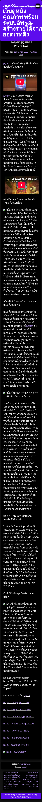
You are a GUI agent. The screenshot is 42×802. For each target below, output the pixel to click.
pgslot (6, 95)
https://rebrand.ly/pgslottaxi (18, 716)
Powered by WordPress (15, 794)
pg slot (7, 63)
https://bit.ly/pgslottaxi (16, 702)
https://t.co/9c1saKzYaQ (16, 730)
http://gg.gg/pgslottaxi (16, 744)
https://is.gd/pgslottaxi (16, 737)
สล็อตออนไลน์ (25, 764)
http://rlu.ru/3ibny (16, 751)
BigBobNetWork (24, 797)
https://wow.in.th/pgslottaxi (18, 723)
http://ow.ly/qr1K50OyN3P (17, 709)
